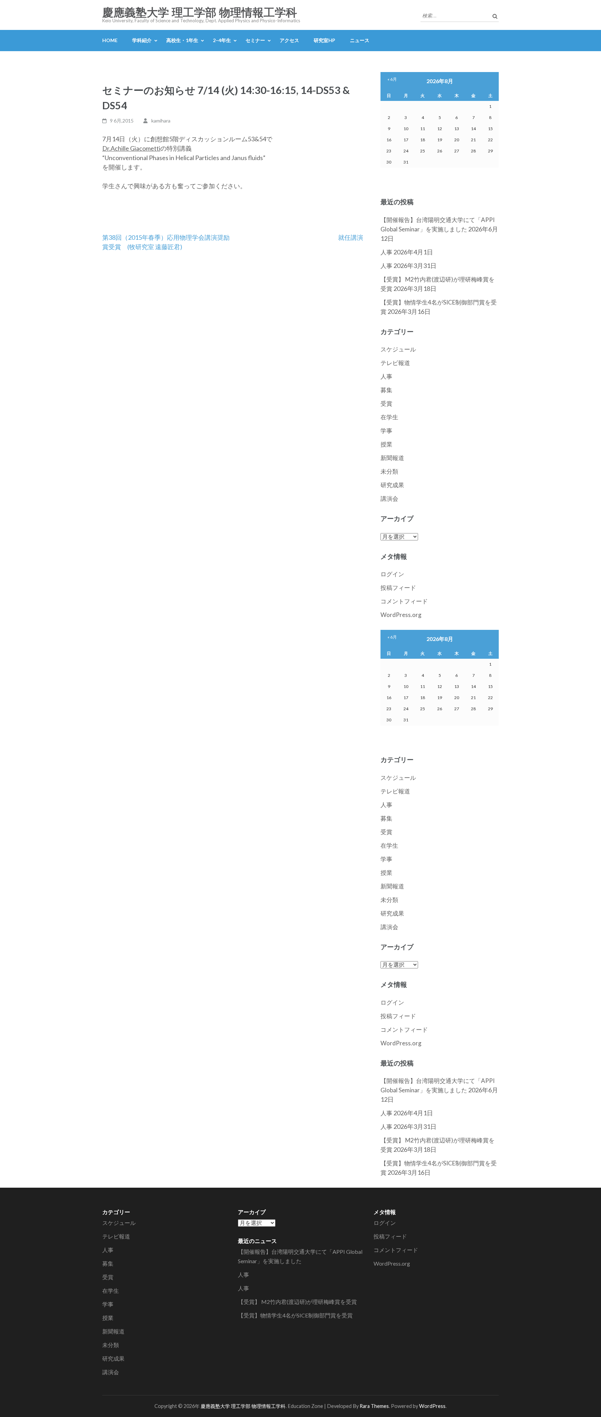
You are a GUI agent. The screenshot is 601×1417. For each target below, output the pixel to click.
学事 (386, 430)
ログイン (392, 574)
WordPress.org (401, 614)
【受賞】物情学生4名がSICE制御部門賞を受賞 (295, 1315)
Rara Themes (374, 1406)
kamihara (160, 121)
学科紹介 (142, 40)
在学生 (389, 417)
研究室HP (324, 40)
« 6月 (392, 79)
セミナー (255, 40)
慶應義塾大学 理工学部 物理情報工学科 (199, 12)
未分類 (389, 471)
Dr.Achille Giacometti (131, 148)
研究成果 (392, 485)
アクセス (289, 40)
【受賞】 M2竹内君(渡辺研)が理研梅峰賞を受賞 (297, 1301)
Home (110, 40)
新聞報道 (392, 457)
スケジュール (398, 349)
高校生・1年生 (182, 40)
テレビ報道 (395, 362)
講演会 (389, 498)
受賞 (386, 403)
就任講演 (350, 237)
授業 (386, 444)
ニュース (359, 40)
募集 (386, 390)
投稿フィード (398, 587)
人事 (386, 252)
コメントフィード (404, 601)
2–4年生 (222, 40)
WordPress (432, 1406)
